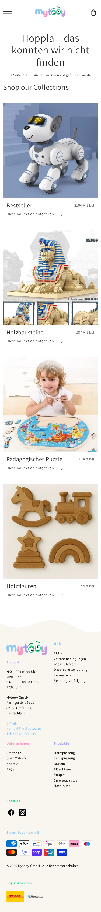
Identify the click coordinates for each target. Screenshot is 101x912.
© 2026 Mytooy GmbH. (23, 865)
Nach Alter (62, 785)
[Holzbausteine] (50, 277)
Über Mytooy (16, 758)
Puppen (60, 774)
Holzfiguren (21, 586)
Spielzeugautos (65, 780)
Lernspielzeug (64, 758)
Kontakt (12, 764)
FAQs (10, 769)
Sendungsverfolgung (69, 680)
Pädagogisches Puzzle (34, 459)
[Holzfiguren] (50, 531)
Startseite (13, 752)
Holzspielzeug (64, 752)
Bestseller (19, 205)
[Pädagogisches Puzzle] (50, 404)
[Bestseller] (50, 150)
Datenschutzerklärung (70, 669)
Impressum (62, 675)
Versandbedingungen (70, 658)
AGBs (58, 653)
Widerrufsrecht (65, 664)
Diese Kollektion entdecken (30, 214)
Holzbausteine (25, 332)
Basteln (59, 764)
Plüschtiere (62, 769)
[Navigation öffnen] (9, 13)
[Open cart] (93, 12)
